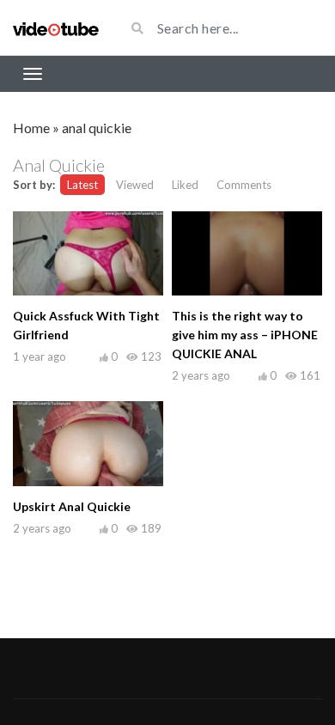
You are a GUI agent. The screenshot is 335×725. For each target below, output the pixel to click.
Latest (82, 185)
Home (31, 127)
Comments (243, 185)
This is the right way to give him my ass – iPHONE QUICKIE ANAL (245, 334)
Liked (185, 185)
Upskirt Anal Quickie (72, 506)
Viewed (135, 185)
